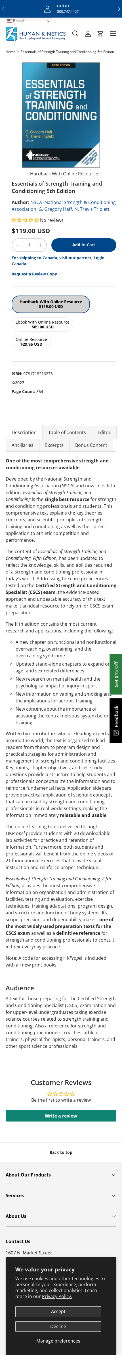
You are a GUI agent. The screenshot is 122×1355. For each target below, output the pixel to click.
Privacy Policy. (57, 1296)
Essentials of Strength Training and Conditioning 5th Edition (67, 51)
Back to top (61, 1152)
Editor (104, 432)
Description (24, 432)
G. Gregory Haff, (56, 209)
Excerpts (54, 445)
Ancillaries (22, 445)
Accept (58, 1311)
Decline (58, 1326)
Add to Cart (83, 244)
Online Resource (31, 342)
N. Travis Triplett (92, 209)
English (18, 21)
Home (10, 51)
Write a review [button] (61, 1116)
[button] (26, 220)
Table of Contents (67, 432)
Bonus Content (91, 445)
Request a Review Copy (34, 274)
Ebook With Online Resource (43, 324)
